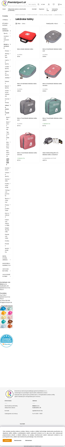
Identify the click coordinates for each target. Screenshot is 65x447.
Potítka (7, 241)
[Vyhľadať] (26, 4)
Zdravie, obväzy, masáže (7, 110)
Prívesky (7, 244)
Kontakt (34, 9)
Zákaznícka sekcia (10, 407)
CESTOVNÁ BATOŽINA (5, 270)
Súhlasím (7, 440)
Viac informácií (38, 437)
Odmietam (28, 440)
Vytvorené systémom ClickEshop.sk (32, 446)
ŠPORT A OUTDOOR (5, 30)
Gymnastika (7, 180)
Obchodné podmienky (11, 406)
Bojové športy (7, 87)
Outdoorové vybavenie (6, 38)
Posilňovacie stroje (7, 185)
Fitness (7, 51)
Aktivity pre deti (7, 55)
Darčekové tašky (7, 236)
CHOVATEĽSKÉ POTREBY (6, 275)
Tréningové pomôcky (7, 192)
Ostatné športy (7, 174)
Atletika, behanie (7, 80)
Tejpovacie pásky (7, 135)
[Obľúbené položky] (54, 4)
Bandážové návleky (7, 125)
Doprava (41, 9)
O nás (48, 9)
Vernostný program (55, 9)
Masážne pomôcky (7, 145)
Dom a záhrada (7, 215)
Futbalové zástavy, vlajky (7, 222)
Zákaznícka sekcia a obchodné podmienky (17, 9)
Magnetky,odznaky (7, 229)
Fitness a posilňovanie (7, 207)
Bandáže (7, 118)
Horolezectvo (7, 169)
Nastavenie (17, 440)
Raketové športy (7, 73)
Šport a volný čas (7, 200)
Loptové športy (7, 62)
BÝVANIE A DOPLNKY (5, 24)
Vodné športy (7, 67)
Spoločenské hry (7, 250)
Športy (5, 33)
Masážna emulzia (7, 153)
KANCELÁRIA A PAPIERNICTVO (6, 264)
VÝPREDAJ (5, 20)
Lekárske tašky (7, 161)
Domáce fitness (7, 100)
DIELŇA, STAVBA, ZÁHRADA (5, 258)
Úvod (4, 9)
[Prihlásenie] (49, 4)
